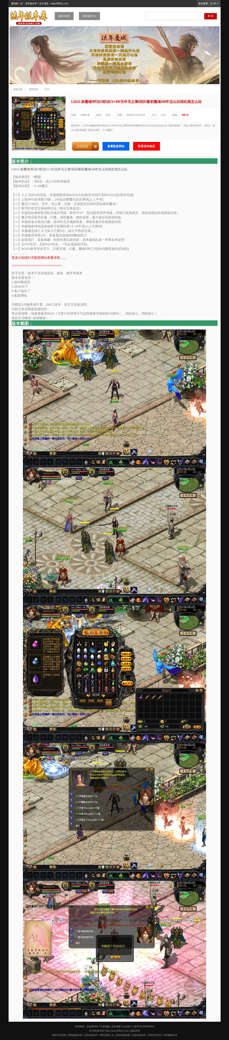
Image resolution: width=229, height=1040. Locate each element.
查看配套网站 (116, 146)
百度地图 (104, 1026)
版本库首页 (64, 16)
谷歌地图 (116, 1026)
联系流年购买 (146, 146)
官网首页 (33, 89)
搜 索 (210, 16)
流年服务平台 (89, 16)
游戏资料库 (92, 1026)
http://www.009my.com (117, 1030)
